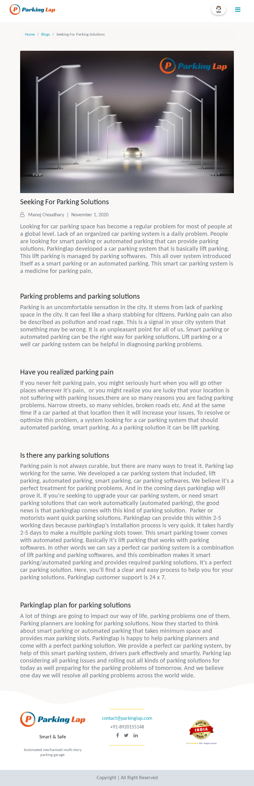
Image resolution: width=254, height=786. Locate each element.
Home (30, 34)
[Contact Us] (218, 9)
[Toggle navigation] (237, 10)
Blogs (45, 34)
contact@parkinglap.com (127, 718)
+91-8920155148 (127, 727)
